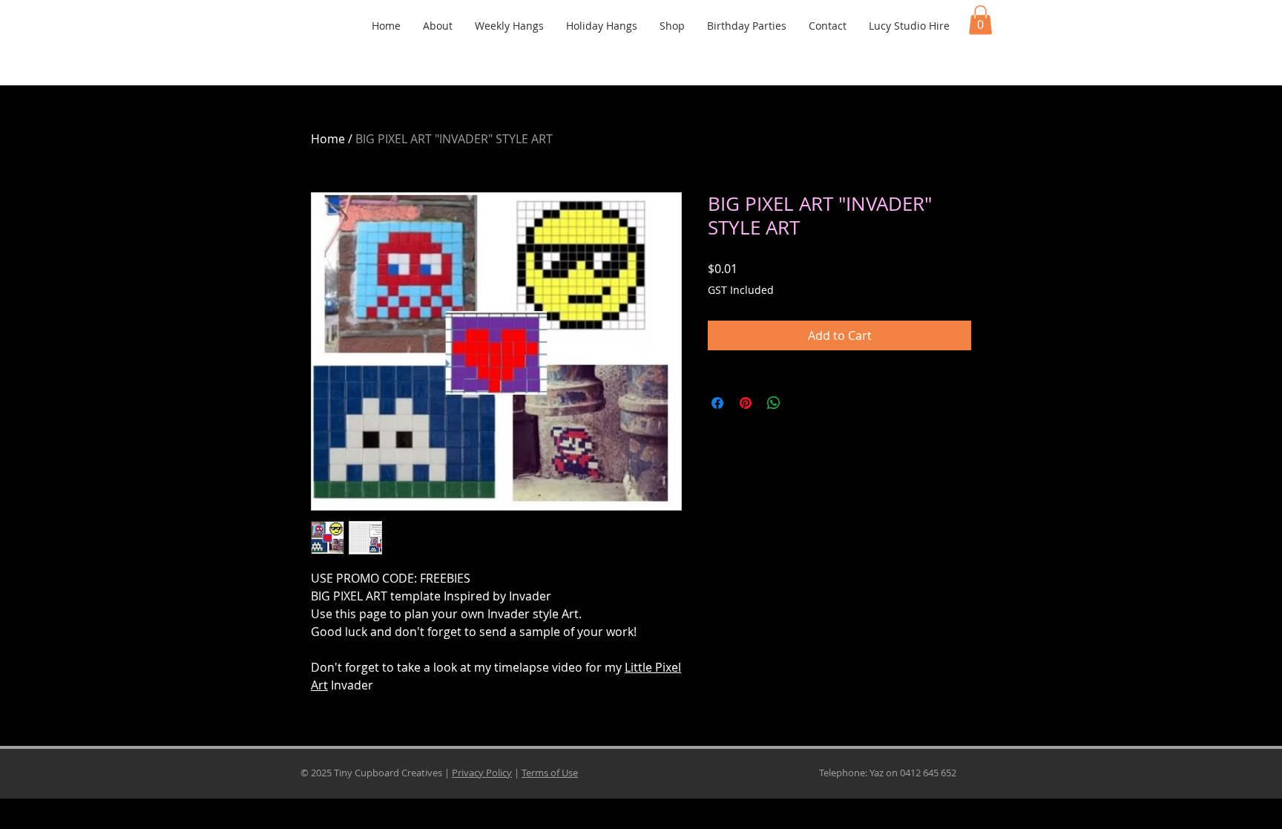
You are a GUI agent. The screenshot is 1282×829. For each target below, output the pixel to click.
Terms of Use (550, 772)
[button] (980, 19)
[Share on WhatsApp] (774, 403)
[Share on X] (802, 403)
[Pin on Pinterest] (746, 403)
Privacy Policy (482, 772)
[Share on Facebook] (717, 403)
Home (328, 139)
